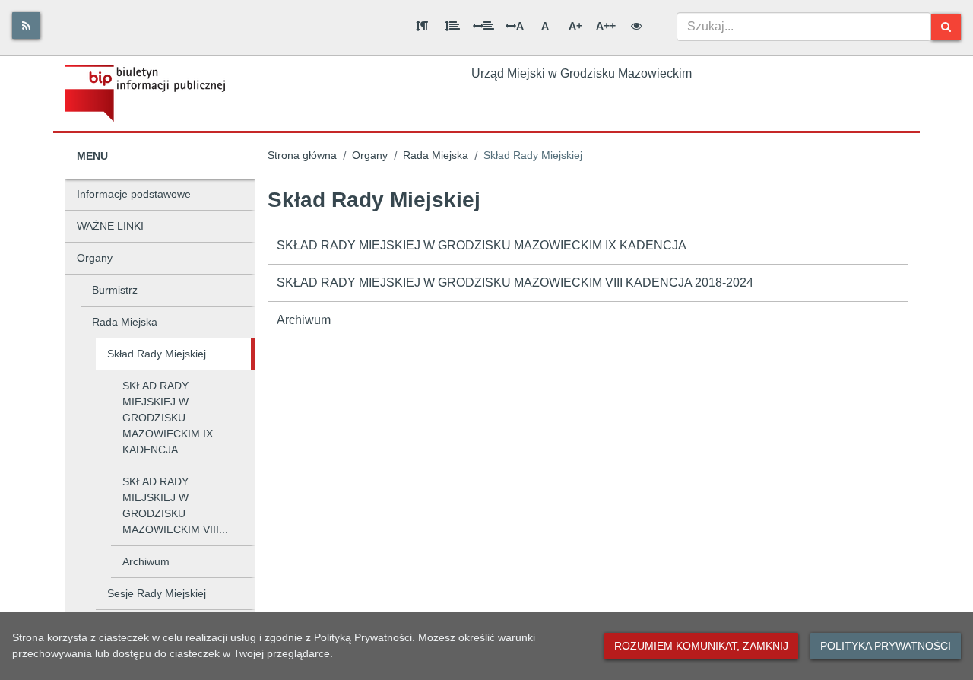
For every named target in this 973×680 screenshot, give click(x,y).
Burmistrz (115, 290)
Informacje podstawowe (134, 194)
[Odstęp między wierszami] (452, 26)
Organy (95, 258)
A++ (606, 26)
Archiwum (146, 561)
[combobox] (803, 26)
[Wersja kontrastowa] (636, 26)
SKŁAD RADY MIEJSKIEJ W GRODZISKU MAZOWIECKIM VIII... (175, 505)
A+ (575, 26)
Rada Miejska (124, 322)
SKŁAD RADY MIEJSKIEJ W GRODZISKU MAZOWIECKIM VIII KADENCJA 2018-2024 (515, 282)
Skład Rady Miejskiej (156, 354)
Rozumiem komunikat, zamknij (701, 646)
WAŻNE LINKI (110, 226)
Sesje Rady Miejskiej (156, 593)
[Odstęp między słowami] (483, 26)
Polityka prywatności (885, 646)
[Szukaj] (946, 27)
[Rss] (26, 25)
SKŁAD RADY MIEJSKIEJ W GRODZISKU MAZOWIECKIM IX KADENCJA (167, 418)
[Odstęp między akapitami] (422, 26)
